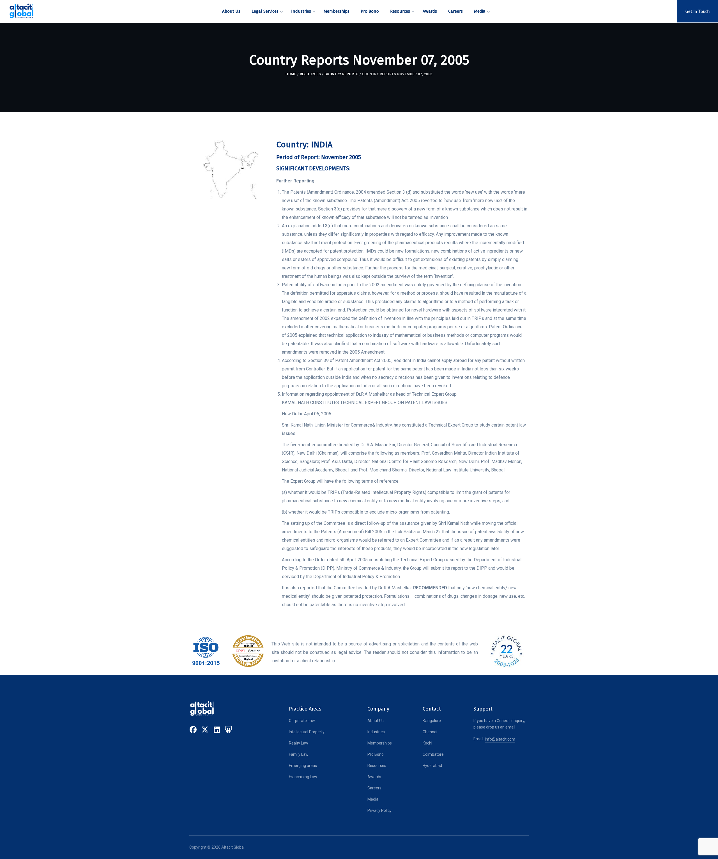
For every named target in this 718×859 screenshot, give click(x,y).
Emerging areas (303, 765)
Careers (374, 788)
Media (372, 799)
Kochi (427, 743)
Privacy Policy (379, 810)
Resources (310, 74)
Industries (376, 732)
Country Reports (342, 74)
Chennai (430, 732)
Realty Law (298, 743)
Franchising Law (303, 777)
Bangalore (432, 720)
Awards (374, 777)
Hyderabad (432, 765)
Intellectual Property (307, 732)
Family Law (299, 754)
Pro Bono (375, 754)
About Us (375, 720)
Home (291, 74)
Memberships (379, 743)
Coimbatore (433, 754)
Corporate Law (302, 720)
